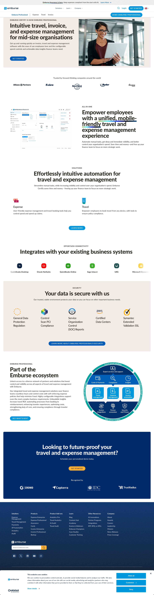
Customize (130, 583)
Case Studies (74, 532)
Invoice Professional (38, 532)
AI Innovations (93, 517)
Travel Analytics (55, 520)
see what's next (20, 418)
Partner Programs (94, 520)
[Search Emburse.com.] (118, 8)
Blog (70, 517)
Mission (110, 529)
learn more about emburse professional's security (77, 343)
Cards (33, 526)
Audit (14, 534)
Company (78, 8)
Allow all (131, 576)
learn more (77, 228)
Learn (68, 8)
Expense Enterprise (38, 517)
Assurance (34, 523)
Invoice (50, 15)
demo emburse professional (126, 15)
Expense (36, 15)
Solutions (58, 8)
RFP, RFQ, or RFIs (94, 526)
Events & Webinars (76, 526)
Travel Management (19, 522)
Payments (15, 525)
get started (18, 59)
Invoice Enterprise (37, 529)
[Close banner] (150, 573)
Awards (110, 520)
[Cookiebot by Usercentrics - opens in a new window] (13, 590)
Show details (32, 588)
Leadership (111, 526)
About (109, 517)
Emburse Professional (20, 15)
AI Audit (53, 523)
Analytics (15, 531)
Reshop (33, 535)
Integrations (92, 523)
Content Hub (74, 520)
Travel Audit (54, 526)
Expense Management (16, 518)
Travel (43, 15)
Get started (136, 8)
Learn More (105, 2)
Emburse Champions (76, 529)
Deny (131, 589)
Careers (110, 523)
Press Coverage (113, 535)
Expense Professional (38, 520)
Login (124, 8)
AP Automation (17, 528)
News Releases (112, 532)
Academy (72, 523)
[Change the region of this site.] (147, 8)
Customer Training (76, 535)
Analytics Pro (55, 517)
